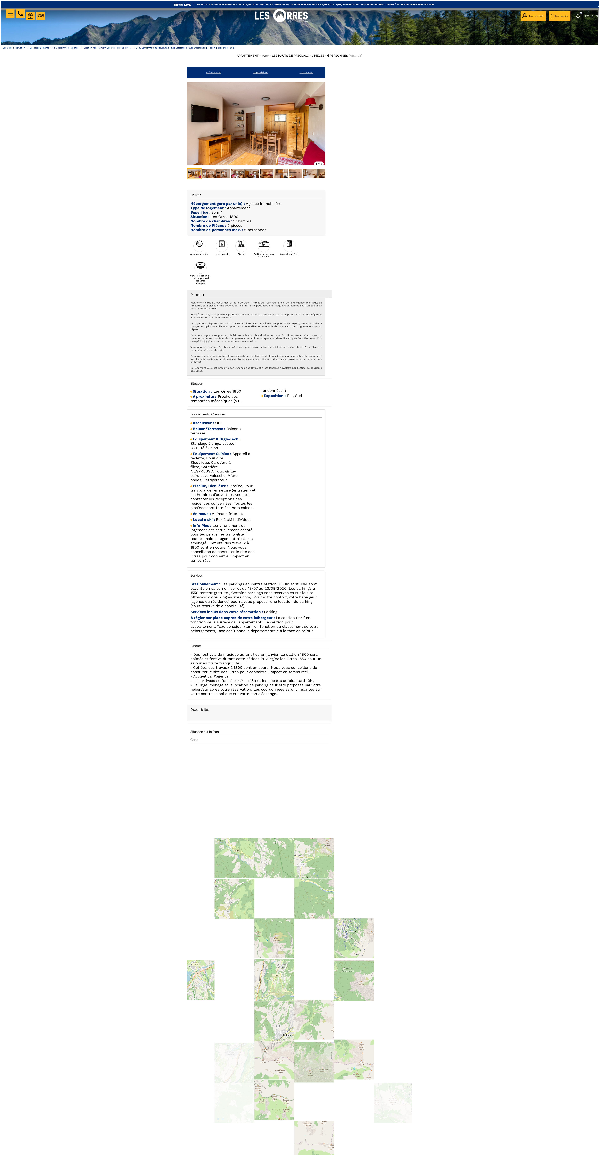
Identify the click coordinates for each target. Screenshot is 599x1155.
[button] (559, 16)
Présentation (213, 72)
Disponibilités (260, 72)
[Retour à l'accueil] (281, 21)
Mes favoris (581, 13)
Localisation (306, 72)
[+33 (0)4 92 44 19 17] (20, 13)
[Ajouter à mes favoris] (299, 62)
